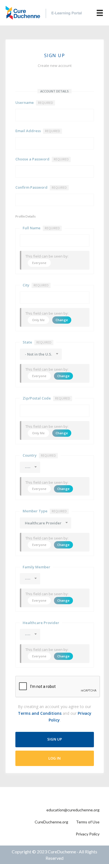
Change (62, 320)
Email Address (37, 130)
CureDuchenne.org (51, 821)
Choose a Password (42, 159)
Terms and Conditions (39, 713)
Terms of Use (87, 821)
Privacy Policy (87, 834)
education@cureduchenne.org (72, 809)
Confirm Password (41, 187)
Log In (54, 758)
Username (34, 102)
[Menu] (100, 13)
